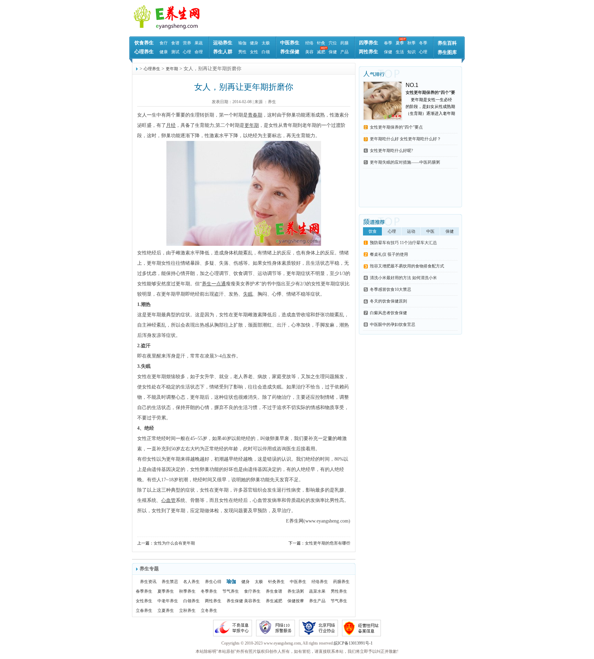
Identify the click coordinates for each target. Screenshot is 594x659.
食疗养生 (252, 591)
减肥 (321, 52)
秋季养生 (187, 591)
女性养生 (144, 600)
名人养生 (191, 581)
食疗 (164, 43)
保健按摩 (295, 600)
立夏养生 (165, 610)
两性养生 (368, 51)
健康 (164, 52)
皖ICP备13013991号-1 (353, 643)
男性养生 (339, 591)
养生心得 (213, 581)
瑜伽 (242, 43)
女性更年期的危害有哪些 (327, 543)
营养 (187, 43)
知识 (411, 52)
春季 (388, 43)
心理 (187, 52)
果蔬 (199, 43)
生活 (400, 52)
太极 (266, 43)
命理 (199, 52)
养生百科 (447, 43)
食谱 (175, 43)
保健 (333, 52)
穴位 (333, 43)
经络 (309, 43)
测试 (175, 52)
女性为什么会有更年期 (174, 543)
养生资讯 (148, 581)
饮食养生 (144, 42)
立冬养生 (209, 610)
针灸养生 (276, 581)
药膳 (344, 43)
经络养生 (319, 581)
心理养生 (144, 51)
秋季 (411, 43)
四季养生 (368, 42)
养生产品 (317, 600)
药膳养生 (341, 581)
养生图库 (447, 52)
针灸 (321, 43)
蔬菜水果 (317, 591)
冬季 (423, 43)
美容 (309, 52)
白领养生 (191, 600)
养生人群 (222, 51)
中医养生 (289, 42)
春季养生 (144, 591)
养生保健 (289, 51)
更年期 (172, 68)
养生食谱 (274, 591)
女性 (254, 52)
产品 (344, 52)
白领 (266, 52)
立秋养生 (187, 610)
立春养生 (144, 610)
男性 (242, 52)
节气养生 (230, 591)
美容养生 (252, 600)
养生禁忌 (170, 581)
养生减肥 (274, 600)
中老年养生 (167, 600)
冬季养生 (209, 591)
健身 (254, 43)
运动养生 (222, 42)
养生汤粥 (295, 591)
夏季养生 (165, 591)
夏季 (400, 43)
